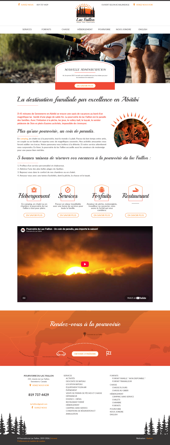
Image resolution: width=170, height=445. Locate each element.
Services (27, 29)
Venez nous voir (144, 4)
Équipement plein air (76, 387)
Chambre (116, 402)
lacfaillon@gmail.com (38, 404)
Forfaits (46, 29)
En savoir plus (85, 85)
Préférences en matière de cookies (31, 441)
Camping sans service (77, 408)
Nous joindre (123, 29)
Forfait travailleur (122, 381)
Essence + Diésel (74, 399)
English (143, 29)
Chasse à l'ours (119, 387)
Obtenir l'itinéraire (85, 353)
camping (24, 138)
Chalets (116, 399)
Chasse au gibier (120, 390)
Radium (150, 438)
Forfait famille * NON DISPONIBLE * (129, 378)
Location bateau (74, 384)
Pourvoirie (104, 29)
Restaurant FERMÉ (75, 402)
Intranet (54, 438)
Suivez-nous (27, 4)
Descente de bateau (76, 381)
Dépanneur (71, 396)
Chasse (66, 29)
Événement (71, 390)
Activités (70, 378)
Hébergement (85, 29)
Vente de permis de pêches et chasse (84, 393)
